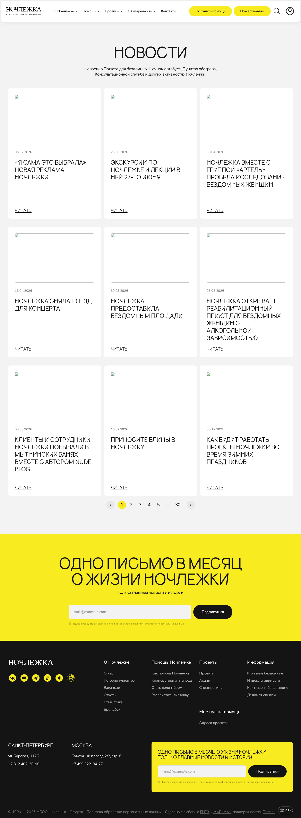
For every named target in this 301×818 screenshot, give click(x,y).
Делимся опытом (261, 695)
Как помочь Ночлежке (170, 673)
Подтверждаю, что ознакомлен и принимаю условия (128, 623)
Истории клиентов (119, 680)
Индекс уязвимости (263, 680)
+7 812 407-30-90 (23, 764)
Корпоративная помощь (172, 680)
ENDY (204, 811)
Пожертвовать (252, 11)
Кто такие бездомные (265, 673)
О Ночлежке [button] (64, 11)
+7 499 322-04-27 (87, 764)
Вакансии (112, 687)
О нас (108, 673)
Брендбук (112, 709)
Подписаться (213, 611)
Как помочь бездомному (267, 687)
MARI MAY (222, 811)
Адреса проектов (214, 723)
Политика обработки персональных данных (124, 812)
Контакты (168, 11)
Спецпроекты (210, 687)
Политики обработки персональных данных (158, 623)
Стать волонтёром (167, 687)
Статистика (113, 702)
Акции (204, 680)
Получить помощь (210, 11)
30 (177, 505)
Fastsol (269, 811)
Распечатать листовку (170, 695)
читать (23, 210)
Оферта (76, 812)
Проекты (206, 673)
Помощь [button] (89, 11)
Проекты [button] (112, 11)
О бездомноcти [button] (140, 11)
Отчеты (110, 695)
